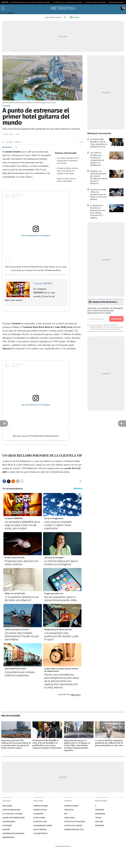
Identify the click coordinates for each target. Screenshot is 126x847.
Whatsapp (99, 825)
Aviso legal (69, 817)
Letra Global (39, 817)
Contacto (69, 809)
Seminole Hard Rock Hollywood (41, 275)
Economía (6, 106)
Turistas (17, 142)
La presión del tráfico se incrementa (95, 2)
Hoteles (10, 142)
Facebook (99, 809)
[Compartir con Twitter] (9, 481)
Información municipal (13, 833)
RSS (65, 813)
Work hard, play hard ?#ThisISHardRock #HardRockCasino (36, 436)
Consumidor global (42, 825)
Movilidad (7, 806)
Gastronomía (8, 821)
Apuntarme (116, 319)
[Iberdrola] (74, 17)
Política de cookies (73, 825)
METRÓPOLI (7, 147)
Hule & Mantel (40, 829)
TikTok (98, 817)
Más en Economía (10, 715)
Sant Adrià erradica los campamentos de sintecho (67, 2)
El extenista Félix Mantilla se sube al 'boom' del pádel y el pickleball (30, 2)
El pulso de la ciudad (12, 813)
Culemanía (38, 813)
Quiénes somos (71, 806)
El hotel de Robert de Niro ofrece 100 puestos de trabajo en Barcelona (67, 171)
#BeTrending (8, 837)
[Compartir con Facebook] (4, 481)
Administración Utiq (74, 829)
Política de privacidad (74, 821)
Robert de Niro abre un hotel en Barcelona (66, 179)
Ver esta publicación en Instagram (36, 235)
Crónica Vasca (40, 809)
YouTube (99, 821)
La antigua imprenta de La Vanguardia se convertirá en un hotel (68, 160)
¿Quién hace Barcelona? (13, 817)
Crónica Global (40, 806)
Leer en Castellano (7, 13)
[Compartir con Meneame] (13, 481)
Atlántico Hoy (40, 821)
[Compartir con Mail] (18, 481)
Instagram (100, 813)
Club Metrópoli (40, 833)
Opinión (6, 829)
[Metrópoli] (63, 8)
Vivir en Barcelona (11, 809)
